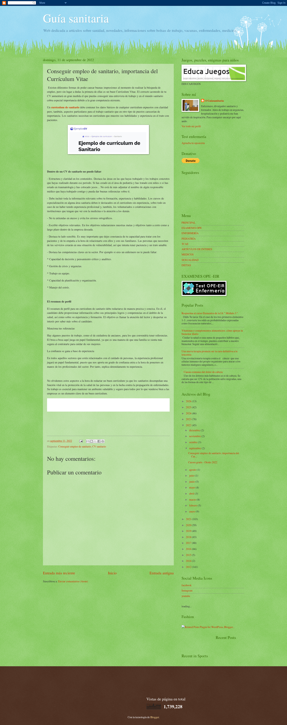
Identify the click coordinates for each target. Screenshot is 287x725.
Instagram (187, 590)
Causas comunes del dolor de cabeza (203, 372)
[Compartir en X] (95, 441)
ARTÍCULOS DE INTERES (197, 249)
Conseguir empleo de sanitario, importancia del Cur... (213, 454)
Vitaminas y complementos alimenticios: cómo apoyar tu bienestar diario (212, 332)
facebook (187, 585)
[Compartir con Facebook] (99, 441)
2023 (189, 419)
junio (192, 481)
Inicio (112, 572)
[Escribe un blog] (92, 441)
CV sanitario (99, 446)
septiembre (195, 448)
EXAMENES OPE (192, 228)
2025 (189, 407)
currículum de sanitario (65, 107)
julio (192, 475)
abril (192, 493)
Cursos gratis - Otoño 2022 (202, 462)
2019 (189, 531)
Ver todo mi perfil (191, 126)
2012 (189, 567)
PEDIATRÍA (189, 238)
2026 (189, 401)
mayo (192, 487)
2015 (189, 555)
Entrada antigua (162, 572)
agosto (193, 469)
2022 (189, 425)
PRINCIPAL (188, 222)
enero (192, 511)
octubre (193, 442)
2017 (189, 543)
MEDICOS (188, 254)
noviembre (195, 436)
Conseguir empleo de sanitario (74, 446)
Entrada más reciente (59, 572)
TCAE (185, 244)
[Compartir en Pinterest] (103, 441)
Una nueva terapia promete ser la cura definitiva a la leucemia (209, 352)
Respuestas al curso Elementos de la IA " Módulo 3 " (210, 313)
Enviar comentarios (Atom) (73, 581)
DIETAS (186, 265)
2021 (189, 519)
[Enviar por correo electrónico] (88, 441)
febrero (193, 505)
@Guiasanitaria (214, 101)
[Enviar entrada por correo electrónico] (81, 441)
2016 (189, 549)
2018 (189, 537)
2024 (189, 413)
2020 (189, 525)
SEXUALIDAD (190, 260)
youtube (186, 596)
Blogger (154, 717)
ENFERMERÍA (190, 233)
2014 (189, 561)
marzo (193, 499)
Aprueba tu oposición (193, 143)
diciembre (195, 430)
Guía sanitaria (76, 18)
